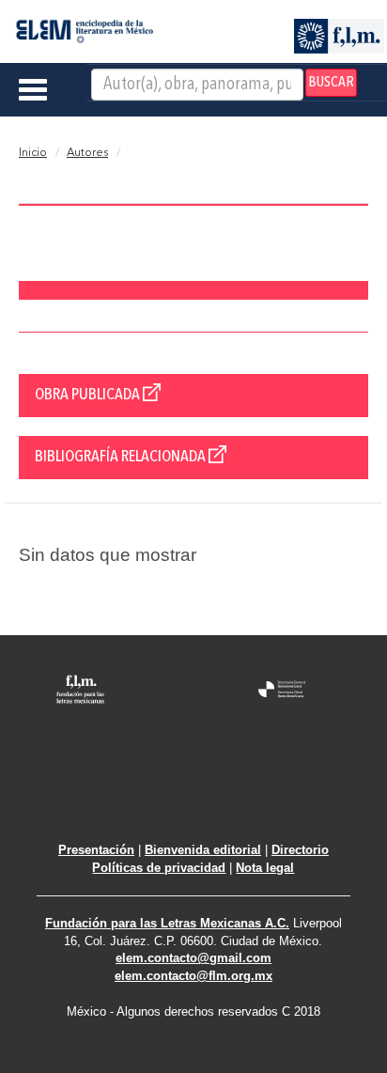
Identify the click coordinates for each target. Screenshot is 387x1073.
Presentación (96, 850)
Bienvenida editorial (203, 850)
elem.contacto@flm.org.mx (193, 976)
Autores (87, 153)
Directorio (300, 850)
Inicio (33, 153)
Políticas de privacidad (158, 868)
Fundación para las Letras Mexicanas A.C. (167, 923)
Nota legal (265, 868)
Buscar (331, 82)
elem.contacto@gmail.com (193, 958)
